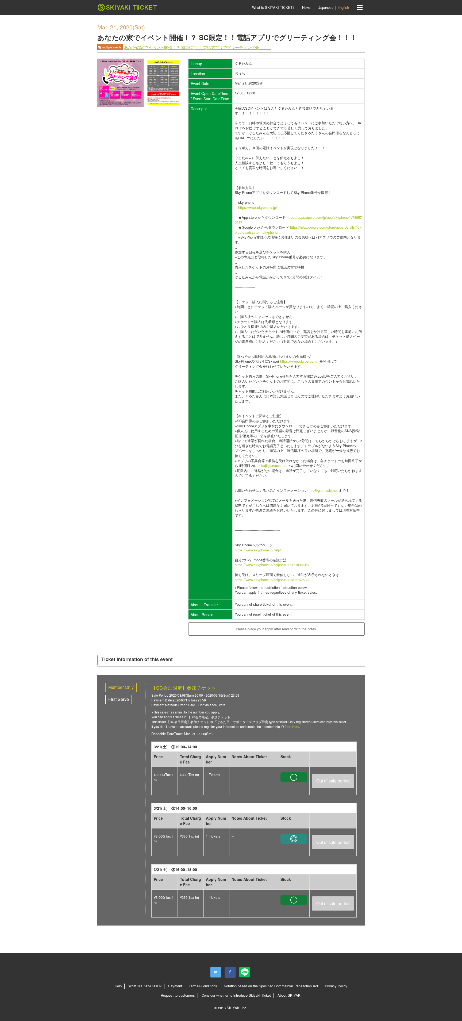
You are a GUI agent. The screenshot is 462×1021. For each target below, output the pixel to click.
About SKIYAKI (290, 995)
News (306, 7)
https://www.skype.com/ (298, 361)
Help (118, 985)
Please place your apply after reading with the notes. (276, 628)
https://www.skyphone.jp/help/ (258, 549)
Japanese (325, 7)
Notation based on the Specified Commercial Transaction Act (271, 985)
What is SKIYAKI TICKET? (273, 7)
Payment (175, 985)
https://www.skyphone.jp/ (257, 207)
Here (295, 726)
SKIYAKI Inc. (237, 1007)
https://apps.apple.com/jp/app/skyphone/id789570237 (298, 220)
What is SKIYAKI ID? (144, 985)
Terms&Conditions (203, 985)
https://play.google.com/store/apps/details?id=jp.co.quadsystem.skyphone (298, 230)
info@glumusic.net (273, 465)
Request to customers (178, 995)
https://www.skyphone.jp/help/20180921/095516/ (272, 564)
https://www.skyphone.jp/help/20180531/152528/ (272, 579)
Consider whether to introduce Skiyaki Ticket (236, 995)
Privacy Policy (336, 985)
